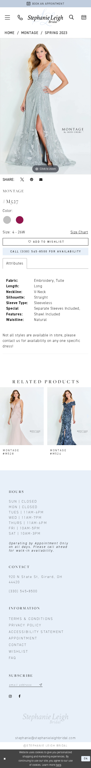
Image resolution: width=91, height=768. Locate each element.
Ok (86, 758)
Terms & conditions (31, 618)
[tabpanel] (45, 106)
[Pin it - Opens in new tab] (31, 179)
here (58, 765)
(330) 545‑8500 (23, 591)
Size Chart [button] (79, 232)
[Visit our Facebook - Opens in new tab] (19, 696)
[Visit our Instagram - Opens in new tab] (11, 696)
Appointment (23, 638)
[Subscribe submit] (41, 685)
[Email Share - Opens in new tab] (40, 179)
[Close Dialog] (4, 759)
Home (10, 32)
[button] (7, 17)
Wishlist (18, 651)
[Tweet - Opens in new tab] (22, 179)
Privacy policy (25, 625)
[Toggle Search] (71, 17)
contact (18, 644)
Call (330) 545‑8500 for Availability (46, 251)
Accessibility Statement (36, 631)
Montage (29, 32)
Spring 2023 (56, 32)
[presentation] (22, 416)
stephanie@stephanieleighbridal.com (45, 738)
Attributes (14, 263)
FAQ (12, 658)
